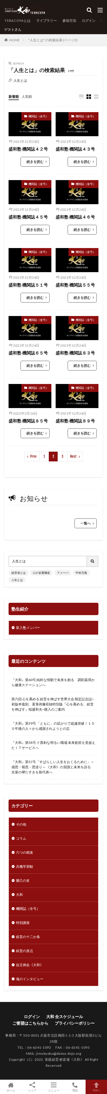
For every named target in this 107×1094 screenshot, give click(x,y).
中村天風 (81, 572)
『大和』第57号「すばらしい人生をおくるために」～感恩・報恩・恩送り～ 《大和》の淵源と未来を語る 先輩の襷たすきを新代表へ (52, 767)
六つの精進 (24, 852)
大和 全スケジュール (64, 1016)
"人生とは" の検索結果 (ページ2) (53, 40)
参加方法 (69, 20)
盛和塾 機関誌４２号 (28, 148)
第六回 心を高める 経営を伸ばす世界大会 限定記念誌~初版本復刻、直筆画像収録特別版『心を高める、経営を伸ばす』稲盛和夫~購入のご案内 (52, 704)
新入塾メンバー (28, 627)
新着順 (14, 96)
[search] (92, 561)
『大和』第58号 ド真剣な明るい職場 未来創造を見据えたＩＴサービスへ (53, 745)
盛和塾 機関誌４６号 (75, 216)
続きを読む (35, 161)
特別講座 (23, 923)
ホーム (11, 1090)
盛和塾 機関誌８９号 (75, 420)
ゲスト (9, 29)
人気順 (27, 96)
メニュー (53, 1090)
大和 (19, 894)
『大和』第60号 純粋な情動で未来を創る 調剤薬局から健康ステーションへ (53, 682)
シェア (32, 1090)
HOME (14, 40)
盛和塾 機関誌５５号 (75, 284)
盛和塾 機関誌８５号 (28, 420)
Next (73, 456)
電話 (75, 1090)
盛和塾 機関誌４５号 (28, 216)
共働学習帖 (24, 866)
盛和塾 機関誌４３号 (75, 148)
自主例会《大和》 (29, 965)
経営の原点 (24, 951)
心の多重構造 (41, 572)
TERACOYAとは (17, 20)
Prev (33, 456)
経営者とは (18, 572)
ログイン (89, 20)
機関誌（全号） (39, 116)
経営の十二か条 (28, 937)
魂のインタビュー (29, 979)
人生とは (17, 580)
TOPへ (96, 1090)
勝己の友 (23, 880)
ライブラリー (46, 20)
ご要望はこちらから (31, 1023)
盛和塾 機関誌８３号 (75, 352)
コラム (21, 838)
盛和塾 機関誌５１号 (28, 284)
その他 (21, 824)
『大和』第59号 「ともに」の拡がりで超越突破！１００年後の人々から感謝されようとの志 (53, 726)
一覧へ (85, 523)
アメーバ (62, 572)
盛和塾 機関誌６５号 (28, 352)
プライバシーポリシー (75, 1023)
